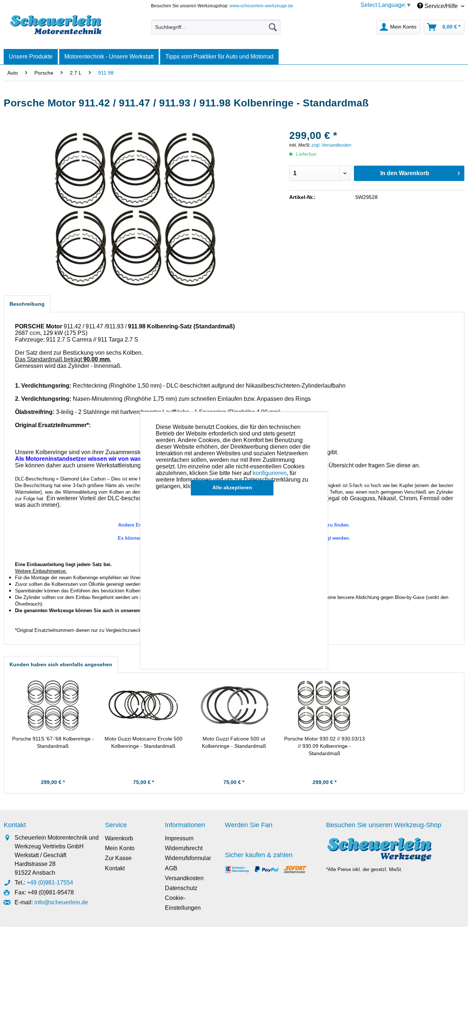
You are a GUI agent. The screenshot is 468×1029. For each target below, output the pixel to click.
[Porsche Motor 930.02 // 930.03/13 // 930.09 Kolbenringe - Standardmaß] (324, 705)
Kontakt (115, 868)
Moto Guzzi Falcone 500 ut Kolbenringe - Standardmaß (234, 742)
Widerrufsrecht (184, 848)
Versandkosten (184, 878)
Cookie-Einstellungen (183, 903)
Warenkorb (119, 838)
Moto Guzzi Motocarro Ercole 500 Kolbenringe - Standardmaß (143, 742)
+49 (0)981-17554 (50, 882)
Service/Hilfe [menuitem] (441, 6)
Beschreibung (27, 304)
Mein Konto (120, 848)
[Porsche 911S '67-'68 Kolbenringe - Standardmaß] (53, 705)
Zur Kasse (118, 858)
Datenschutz (181, 888)
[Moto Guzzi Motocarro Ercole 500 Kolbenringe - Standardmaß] (143, 705)
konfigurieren (270, 473)
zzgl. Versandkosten (331, 145)
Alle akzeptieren (232, 487)
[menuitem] (215, 27)
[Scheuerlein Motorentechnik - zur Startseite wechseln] (55, 25)
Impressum (179, 838)
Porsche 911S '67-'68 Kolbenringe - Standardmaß (53, 742)
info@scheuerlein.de (61, 902)
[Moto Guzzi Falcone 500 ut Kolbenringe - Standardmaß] (234, 705)
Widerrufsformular (188, 858)
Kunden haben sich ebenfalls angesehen (61, 664)
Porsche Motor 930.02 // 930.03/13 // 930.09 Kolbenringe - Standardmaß (324, 746)
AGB (171, 868)
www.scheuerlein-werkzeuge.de (261, 5)
